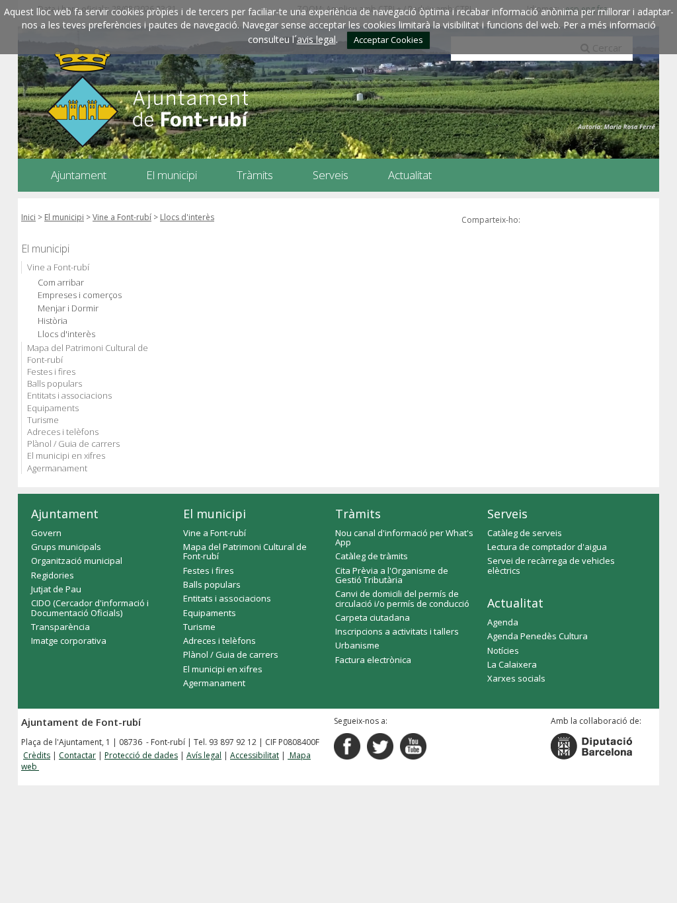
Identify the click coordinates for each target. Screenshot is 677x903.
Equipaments (53, 408)
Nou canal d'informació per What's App (404, 537)
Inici (28, 217)
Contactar (77, 755)
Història (52, 321)
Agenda (502, 622)
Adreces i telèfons (63, 432)
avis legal (316, 39)
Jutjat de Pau (56, 589)
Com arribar (61, 282)
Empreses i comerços (80, 295)
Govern (46, 533)
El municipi (64, 217)
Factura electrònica (373, 660)
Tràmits (358, 514)
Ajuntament (65, 514)
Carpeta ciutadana (372, 617)
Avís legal (203, 755)
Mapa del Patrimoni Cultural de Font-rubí (87, 354)
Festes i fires (51, 371)
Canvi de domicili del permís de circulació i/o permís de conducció (402, 598)
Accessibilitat (254, 755)
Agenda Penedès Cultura (537, 636)
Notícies (503, 650)
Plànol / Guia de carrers (73, 444)
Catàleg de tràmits (371, 556)
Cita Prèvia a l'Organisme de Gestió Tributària (391, 575)
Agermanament (57, 468)
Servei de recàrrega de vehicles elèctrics (551, 565)
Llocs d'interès (187, 217)
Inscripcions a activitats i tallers (397, 631)
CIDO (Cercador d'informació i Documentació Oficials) (90, 607)
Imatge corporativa (68, 641)
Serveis (507, 514)
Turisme (43, 420)
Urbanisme (357, 645)
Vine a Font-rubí (122, 217)
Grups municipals (66, 547)
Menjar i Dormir (68, 308)
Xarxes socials (516, 678)
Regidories (52, 575)
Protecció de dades (141, 755)
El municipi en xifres (66, 455)
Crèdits (36, 755)
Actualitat (515, 603)
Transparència (60, 627)
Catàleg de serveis (524, 533)
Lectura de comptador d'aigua (547, 547)
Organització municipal (76, 561)
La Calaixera (512, 664)
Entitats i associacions (69, 395)
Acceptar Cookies (388, 40)
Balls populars (54, 383)
